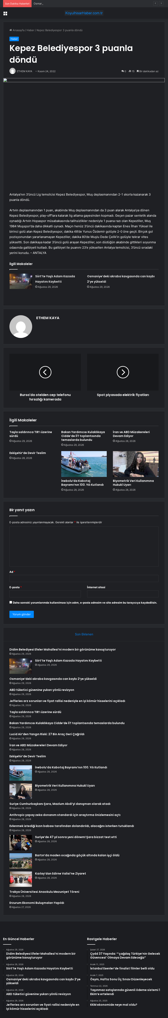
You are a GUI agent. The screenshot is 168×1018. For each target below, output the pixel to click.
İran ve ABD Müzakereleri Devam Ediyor (131, 434)
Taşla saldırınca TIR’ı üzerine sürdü (30, 434)
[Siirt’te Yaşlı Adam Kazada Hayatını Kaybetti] (21, 281)
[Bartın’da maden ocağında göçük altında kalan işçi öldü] (20, 861)
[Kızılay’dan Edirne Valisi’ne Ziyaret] (20, 879)
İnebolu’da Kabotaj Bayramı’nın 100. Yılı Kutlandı (82, 483)
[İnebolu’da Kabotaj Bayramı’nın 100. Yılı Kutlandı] (84, 464)
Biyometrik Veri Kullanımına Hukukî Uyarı (133, 483)
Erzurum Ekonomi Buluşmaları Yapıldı (36, 903)
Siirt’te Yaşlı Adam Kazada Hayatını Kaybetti (68, 661)
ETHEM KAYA (47, 317)
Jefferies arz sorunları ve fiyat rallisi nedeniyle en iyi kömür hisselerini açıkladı (67, 701)
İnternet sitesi (96, 587)
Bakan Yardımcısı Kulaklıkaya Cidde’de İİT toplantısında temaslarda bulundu (83, 436)
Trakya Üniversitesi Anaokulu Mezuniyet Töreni (44, 892)
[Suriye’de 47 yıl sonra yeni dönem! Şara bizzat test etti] (20, 842)
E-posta (15, 587)
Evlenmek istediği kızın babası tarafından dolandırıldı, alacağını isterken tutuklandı (71, 826)
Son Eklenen (84, 634)
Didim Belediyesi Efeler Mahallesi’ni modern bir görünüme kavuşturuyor (62, 649)
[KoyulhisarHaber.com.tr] (84, 13)
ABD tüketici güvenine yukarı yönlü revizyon (41, 690)
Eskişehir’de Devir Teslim (27, 453)
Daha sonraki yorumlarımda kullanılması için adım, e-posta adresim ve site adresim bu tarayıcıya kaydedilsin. (85, 602)
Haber (30, 30)
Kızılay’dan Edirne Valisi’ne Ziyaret (60, 873)
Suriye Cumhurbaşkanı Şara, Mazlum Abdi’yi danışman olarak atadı (59, 804)
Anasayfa (18, 30)
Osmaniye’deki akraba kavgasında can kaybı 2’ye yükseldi (70, 3)
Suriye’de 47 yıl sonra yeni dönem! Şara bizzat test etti (76, 837)
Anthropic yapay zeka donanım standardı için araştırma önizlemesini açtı (64, 815)
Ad (12, 571)
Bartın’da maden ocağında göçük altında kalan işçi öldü (77, 855)
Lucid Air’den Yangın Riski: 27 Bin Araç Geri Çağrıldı (46, 734)
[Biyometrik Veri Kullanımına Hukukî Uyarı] (136, 464)
